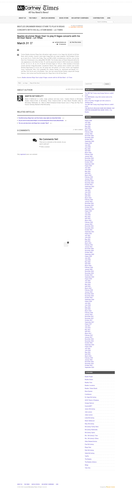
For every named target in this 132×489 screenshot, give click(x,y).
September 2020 (89, 254)
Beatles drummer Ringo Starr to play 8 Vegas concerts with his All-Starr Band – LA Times (47, 77)
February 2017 (89, 335)
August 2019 (88, 279)
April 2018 (87, 309)
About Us (22, 18)
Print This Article (76, 42)
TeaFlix (87, 456)
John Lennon (88, 412)
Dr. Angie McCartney (90, 397)
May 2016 (87, 352)
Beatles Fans (88, 382)
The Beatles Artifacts (91, 462)
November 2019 (89, 273)
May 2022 (87, 216)
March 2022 (88, 220)
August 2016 (88, 346)
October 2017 (88, 320)
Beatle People (89, 376)
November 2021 (89, 228)
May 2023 (87, 194)
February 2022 (89, 222)
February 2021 (89, 245)
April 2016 (87, 354)
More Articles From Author (75, 89)
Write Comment (79, 129)
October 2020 (88, 252)
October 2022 (88, 207)
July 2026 (87, 122)
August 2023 (88, 188)
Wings (86, 465)
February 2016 (89, 358)
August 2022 (88, 211)
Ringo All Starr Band (35, 83)
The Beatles (88, 459)
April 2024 (87, 173)
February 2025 (89, 154)
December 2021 (89, 226)
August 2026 (88, 120)
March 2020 (88, 265)
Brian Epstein (88, 391)
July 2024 (87, 167)
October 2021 (88, 230)
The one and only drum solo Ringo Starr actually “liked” (34, 123)
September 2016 (89, 344)
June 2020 (88, 260)
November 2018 (89, 296)
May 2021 (87, 239)
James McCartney (90, 409)
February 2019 (89, 290)
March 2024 (88, 175)
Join (108, 18)
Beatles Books (89, 379)
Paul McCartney (89, 444)
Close (68, 242)
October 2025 (88, 139)
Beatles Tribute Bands (91, 388)
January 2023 (88, 201)
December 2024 (89, 158)
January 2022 (88, 224)
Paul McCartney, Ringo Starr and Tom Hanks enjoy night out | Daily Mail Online (40, 118)
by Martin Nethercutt (60, 42)
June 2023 (88, 192)
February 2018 (89, 312)
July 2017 (87, 326)
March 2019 (88, 288)
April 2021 (87, 241)
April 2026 (87, 128)
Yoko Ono (87, 468)
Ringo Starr (88, 447)
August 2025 (88, 143)
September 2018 (89, 299)
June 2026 (88, 124)
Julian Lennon (89, 415)
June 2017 (88, 327)
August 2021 (88, 233)
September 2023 (89, 186)
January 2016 (88, 360)
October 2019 (88, 275)
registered (23, 154)
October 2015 (88, 365)
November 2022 (89, 205)
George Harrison (89, 403)
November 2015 (89, 363)
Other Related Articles (91, 441)
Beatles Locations (90, 385)
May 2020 (87, 262)
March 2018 (88, 311)
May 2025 (87, 149)
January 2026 (88, 134)
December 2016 (89, 339)
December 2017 (89, 316)
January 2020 (88, 269)
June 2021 (88, 237)
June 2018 (88, 305)
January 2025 (88, 156)
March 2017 (88, 333)
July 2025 (87, 145)
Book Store (63, 18)
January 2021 (88, 247)
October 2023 (88, 184)
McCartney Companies (48, 484)
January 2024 (88, 179)
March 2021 (88, 243)
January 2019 (88, 292)
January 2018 (88, 314)
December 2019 (89, 271)
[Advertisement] (85, 9)
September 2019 (89, 277)
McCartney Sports (90, 432)
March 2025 (88, 152)
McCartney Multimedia (91, 429)
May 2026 (87, 126)
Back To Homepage (78, 25)
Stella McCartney (90, 453)
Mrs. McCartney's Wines (92, 438)
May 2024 (87, 171)
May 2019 (87, 284)
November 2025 (89, 137)
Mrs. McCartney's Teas (91, 435)
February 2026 (89, 132)
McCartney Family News (92, 426)
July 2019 (87, 280)
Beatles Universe (48, 18)
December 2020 (89, 248)
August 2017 (88, 324)
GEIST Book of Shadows (92, 400)
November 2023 (89, 183)
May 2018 (87, 307)
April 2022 (87, 218)
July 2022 (87, 213)
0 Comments (62, 44)
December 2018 (89, 294)
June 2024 (88, 169)
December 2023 (89, 181)
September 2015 (89, 367)
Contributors (98, 18)
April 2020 (87, 263)
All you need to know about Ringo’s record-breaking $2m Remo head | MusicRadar (41, 120)
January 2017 (88, 337)
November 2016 (89, 341)
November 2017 (89, 318)
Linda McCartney (89, 418)
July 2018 (87, 303)
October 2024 (88, 162)
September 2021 (89, 231)
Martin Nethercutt (90, 420)
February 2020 (89, 267)
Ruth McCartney (89, 450)
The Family (33, 18)
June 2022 (88, 214)
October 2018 (88, 297)
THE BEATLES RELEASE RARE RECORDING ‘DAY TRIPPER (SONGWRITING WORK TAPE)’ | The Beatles (100, 110)
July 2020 (87, 258)
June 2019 (88, 282)
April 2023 (87, 196)
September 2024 (89, 164)
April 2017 (87, 331)
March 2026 (88, 130)
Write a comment (45, 146)
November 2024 (89, 160)
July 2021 (87, 235)
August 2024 (88, 166)
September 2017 (89, 322)
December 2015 (89, 361)
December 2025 (89, 135)
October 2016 (88, 343)
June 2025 (88, 147)
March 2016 (88, 356)
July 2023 (87, 190)
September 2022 (89, 209)
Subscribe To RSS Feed (76, 27)
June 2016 (88, 350)
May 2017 (87, 329)
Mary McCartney (89, 423)
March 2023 (88, 198)
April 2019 (87, 286)
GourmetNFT (88, 406)
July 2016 (87, 348)
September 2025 (89, 141)
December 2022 (89, 203)
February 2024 (89, 177)
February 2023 (89, 199)
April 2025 (87, 150)
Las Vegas (25, 83)
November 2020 (89, 250)
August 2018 (88, 301)
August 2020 (88, 256)
